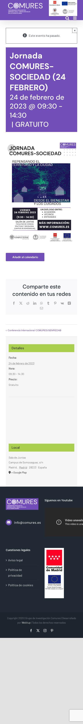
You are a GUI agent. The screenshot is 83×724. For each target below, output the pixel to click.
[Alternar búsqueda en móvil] (67, 18)
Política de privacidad (15, 572)
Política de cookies (20, 585)
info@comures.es (26, 522)
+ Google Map (19, 472)
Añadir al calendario (25, 257)
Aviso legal (15, 560)
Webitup (26, 622)
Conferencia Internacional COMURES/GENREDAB (34, 330)
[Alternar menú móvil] (75, 18)
